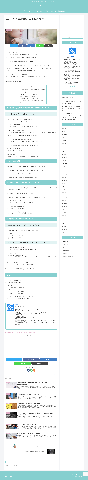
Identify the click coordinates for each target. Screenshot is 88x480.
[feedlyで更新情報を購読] (18, 327)
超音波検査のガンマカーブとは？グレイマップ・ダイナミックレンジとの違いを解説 (72, 114)
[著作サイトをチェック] (16, 327)
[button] (48, 45)
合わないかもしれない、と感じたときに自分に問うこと (31, 98)
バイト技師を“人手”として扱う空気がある (28, 91)
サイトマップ (70, 474)
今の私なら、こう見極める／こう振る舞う (27, 96)
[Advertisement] (31, 24)
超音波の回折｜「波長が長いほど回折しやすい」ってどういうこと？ (72, 98)
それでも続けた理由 (23, 92)
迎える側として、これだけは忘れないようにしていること (31, 100)
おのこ (17, 304)
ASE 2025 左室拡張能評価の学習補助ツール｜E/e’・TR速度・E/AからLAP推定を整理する (72, 108)
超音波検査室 (32, 332)
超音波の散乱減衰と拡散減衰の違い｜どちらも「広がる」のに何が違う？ (72, 102)
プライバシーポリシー (78, 474)
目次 (29, 86)
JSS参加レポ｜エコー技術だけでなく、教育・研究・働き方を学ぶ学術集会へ (71, 118)
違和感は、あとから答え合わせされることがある (28, 94)
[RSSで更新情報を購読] (20, 327)
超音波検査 (9, 332)
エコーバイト (15, 332)
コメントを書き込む (31, 461)
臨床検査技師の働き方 (24, 332)
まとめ (20, 102)
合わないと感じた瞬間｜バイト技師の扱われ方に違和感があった (32, 89)
